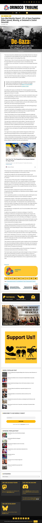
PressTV (6, 264)
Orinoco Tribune (33, 497)
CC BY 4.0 (34, 499)
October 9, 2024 (5, 24)
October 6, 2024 (25, 86)
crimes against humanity (11, 281)
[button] (12, 13)
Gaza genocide (29, 281)
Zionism (33, 281)
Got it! (35, 521)
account (10, 492)
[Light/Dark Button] (17, 12)
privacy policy (23, 424)
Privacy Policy (30, 521)
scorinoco (18, 269)
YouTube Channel (25, 13)
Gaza (25, 281)
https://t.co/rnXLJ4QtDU (27, 84)
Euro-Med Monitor (20, 281)
